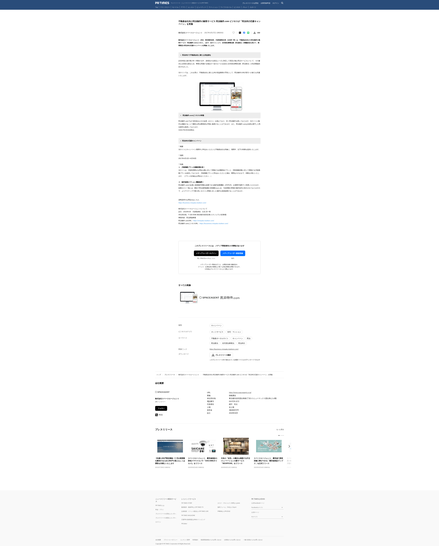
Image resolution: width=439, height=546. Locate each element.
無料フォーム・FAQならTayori (227, 507)
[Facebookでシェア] (244, 33)
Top (156, 7)
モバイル (175, 7)
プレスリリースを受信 (250, 3)
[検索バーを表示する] (282, 3)
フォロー (161, 408)
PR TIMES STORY (186, 503)
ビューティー (201, 7)
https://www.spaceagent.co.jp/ (240, 392)
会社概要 (158, 540)
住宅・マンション (234, 332)
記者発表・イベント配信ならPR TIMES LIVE (194, 511)
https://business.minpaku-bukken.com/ (192, 203)
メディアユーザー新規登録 (232, 253)
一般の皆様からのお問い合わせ (252, 540)
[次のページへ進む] (290, 446)
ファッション (213, 7)
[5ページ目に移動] (283, 435)
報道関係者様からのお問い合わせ (211, 540)
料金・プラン (159, 510)
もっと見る (280, 429)
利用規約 (195, 540)
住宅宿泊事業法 (228, 343)
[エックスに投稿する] (240, 33)
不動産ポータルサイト (219, 338)
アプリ (183, 7)
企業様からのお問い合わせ (232, 540)
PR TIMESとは (159, 505)
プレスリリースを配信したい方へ (165, 518)
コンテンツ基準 (185, 540)
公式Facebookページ (257, 503)
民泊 (248, 338)
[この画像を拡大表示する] (188, 297)
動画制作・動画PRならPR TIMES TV (192, 507)
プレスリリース (170, 375)
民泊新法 (214, 343)
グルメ (245, 7)
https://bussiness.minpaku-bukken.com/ (214, 223)
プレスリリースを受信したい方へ (165, 514)
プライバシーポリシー (170, 540)
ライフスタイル (226, 7)
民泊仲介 (241, 343)
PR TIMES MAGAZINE (188, 515)
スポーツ (253, 7)
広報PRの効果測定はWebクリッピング (193, 519)
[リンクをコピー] (259, 33)
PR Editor (184, 524)
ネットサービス (217, 332)
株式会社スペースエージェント (188, 375)
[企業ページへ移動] (162, 392)
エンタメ (191, 7)
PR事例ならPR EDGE (224, 511)
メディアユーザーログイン (206, 253)
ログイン (276, 3)
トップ (159, 375)
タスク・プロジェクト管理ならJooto (229, 503)
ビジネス (237, 7)
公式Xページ (255, 512)
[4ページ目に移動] (282, 435)
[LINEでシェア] (248, 33)
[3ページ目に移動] (281, 435)
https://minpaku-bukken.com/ (203, 221)
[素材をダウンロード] (254, 33)
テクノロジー (165, 7)
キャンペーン (216, 325)
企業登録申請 (265, 3)
